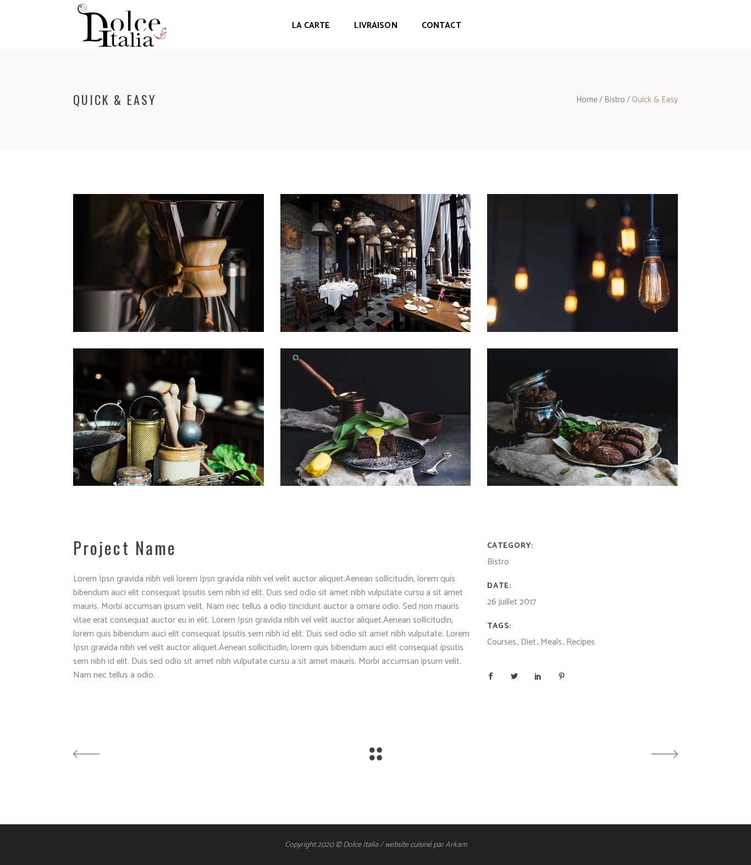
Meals (551, 642)
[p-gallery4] (168, 263)
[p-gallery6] (582, 263)
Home (587, 100)
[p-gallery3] (168, 417)
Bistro (614, 100)
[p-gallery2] (375, 417)
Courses (501, 642)
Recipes (580, 642)
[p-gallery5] (375, 263)
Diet (528, 642)
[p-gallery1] (582, 417)
